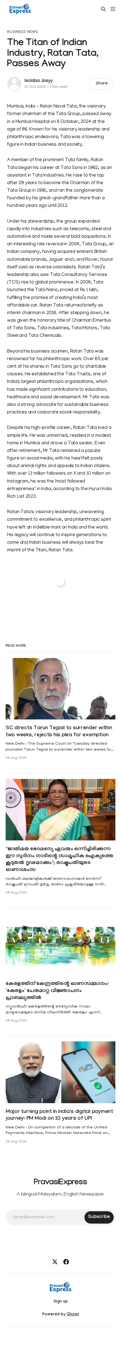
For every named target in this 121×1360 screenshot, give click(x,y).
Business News (22, 32)
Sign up (60, 1301)
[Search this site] (103, 8)
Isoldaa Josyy (38, 81)
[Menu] (112, 8)
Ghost (73, 1314)
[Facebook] (66, 1262)
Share (102, 83)
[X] (55, 1262)
